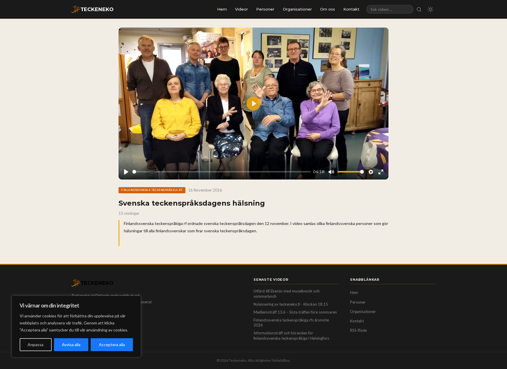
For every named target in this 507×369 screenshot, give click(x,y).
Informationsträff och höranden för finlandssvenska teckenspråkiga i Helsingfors (291, 336)
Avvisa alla (71, 344)
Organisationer (297, 9)
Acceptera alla (112, 344)
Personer (265, 9)
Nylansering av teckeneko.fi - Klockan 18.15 (291, 304)
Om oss (327, 9)
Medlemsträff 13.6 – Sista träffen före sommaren (295, 312)
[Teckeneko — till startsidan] (92, 9)
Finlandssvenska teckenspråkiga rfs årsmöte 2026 (291, 323)
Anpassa (35, 344)
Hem (222, 9)
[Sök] (419, 9)
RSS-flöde (358, 330)
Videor (241, 9)
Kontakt (351, 9)
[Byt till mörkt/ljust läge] (430, 9)
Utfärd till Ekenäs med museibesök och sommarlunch (287, 294)
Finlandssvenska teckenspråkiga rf (151, 190)
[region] (76, 326)
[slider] (221, 172)
